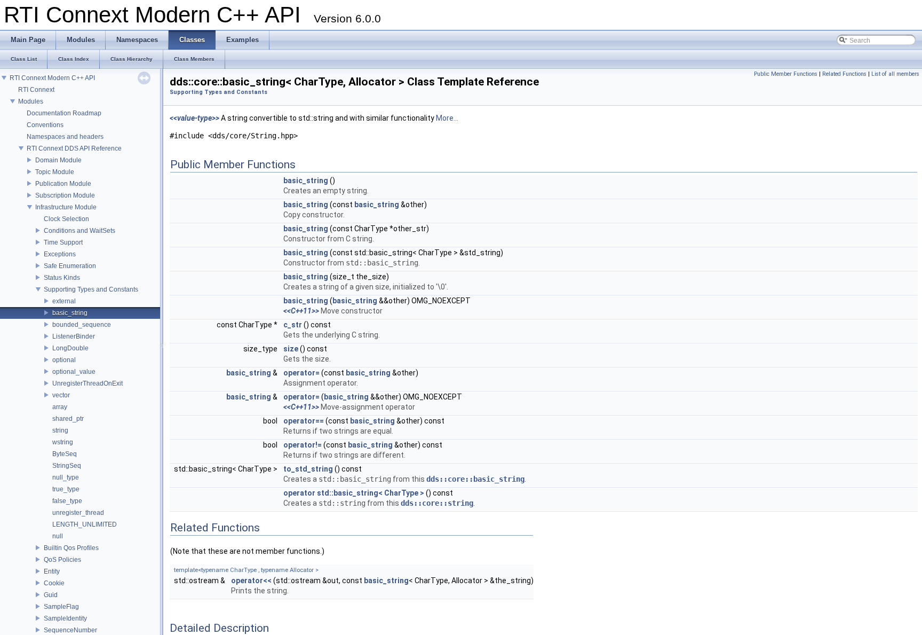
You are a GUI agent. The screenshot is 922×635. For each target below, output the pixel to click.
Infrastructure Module (66, 207)
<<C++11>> (301, 311)
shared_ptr (68, 418)
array (59, 407)
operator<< (251, 580)
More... (447, 118)
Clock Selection (66, 219)
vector (61, 395)
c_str (292, 324)
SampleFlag (61, 606)
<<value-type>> (194, 118)
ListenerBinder (73, 336)
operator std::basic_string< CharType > (353, 493)
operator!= (302, 445)
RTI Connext (36, 89)
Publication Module (63, 183)
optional (64, 360)
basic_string (70, 313)
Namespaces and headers (65, 136)
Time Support (63, 242)
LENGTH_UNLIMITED (84, 524)
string (60, 430)
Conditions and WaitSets (79, 230)
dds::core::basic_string (475, 479)
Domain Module (58, 160)
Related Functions (844, 73)
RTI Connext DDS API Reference (74, 148)
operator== (303, 421)
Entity (52, 571)
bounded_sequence (81, 324)
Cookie (54, 583)
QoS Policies (62, 559)
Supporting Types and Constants (91, 289)
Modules (30, 101)
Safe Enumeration (70, 266)
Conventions (45, 125)
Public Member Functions (785, 73)
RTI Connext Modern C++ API (52, 78)
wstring (62, 442)
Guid (51, 595)
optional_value (74, 371)
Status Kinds (62, 277)
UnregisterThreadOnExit (87, 383)
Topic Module (54, 172)
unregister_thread (78, 512)
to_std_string (308, 469)
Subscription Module (65, 195)
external (64, 301)
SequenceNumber (70, 630)
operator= (301, 373)
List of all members (895, 73)
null (57, 536)
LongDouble (70, 348)
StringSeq (66, 465)
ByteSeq (64, 454)
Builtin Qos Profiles (71, 548)
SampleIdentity (65, 618)
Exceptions (60, 254)
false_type (67, 501)
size (290, 348)
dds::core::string (437, 503)
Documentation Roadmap (64, 113)
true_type (66, 489)
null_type (65, 477)
